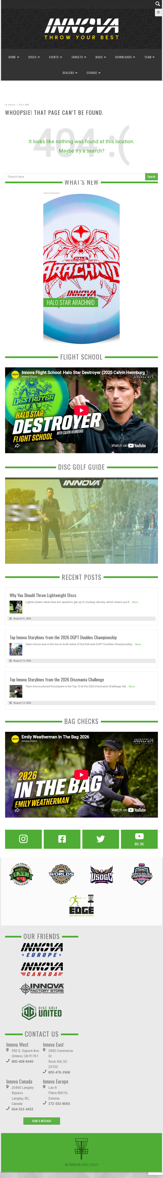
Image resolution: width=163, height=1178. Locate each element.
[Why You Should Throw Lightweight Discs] (16, 607)
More (135, 602)
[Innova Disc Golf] (81, 28)
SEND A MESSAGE (41, 1120)
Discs (32, 57)
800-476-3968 (59, 1072)
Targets (77, 57)
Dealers (68, 72)
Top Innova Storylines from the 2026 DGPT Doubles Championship (63, 637)
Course (92, 72)
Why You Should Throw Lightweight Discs (43, 595)
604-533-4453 (22, 1109)
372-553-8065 (59, 1104)
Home (12, 57)
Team (147, 57)
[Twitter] (100, 839)
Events (54, 57)
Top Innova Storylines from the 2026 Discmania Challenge (57, 679)
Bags (99, 57)
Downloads (123, 57)
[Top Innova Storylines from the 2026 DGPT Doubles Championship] (16, 649)
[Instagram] (23, 839)
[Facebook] (62, 839)
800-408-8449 (22, 1062)
